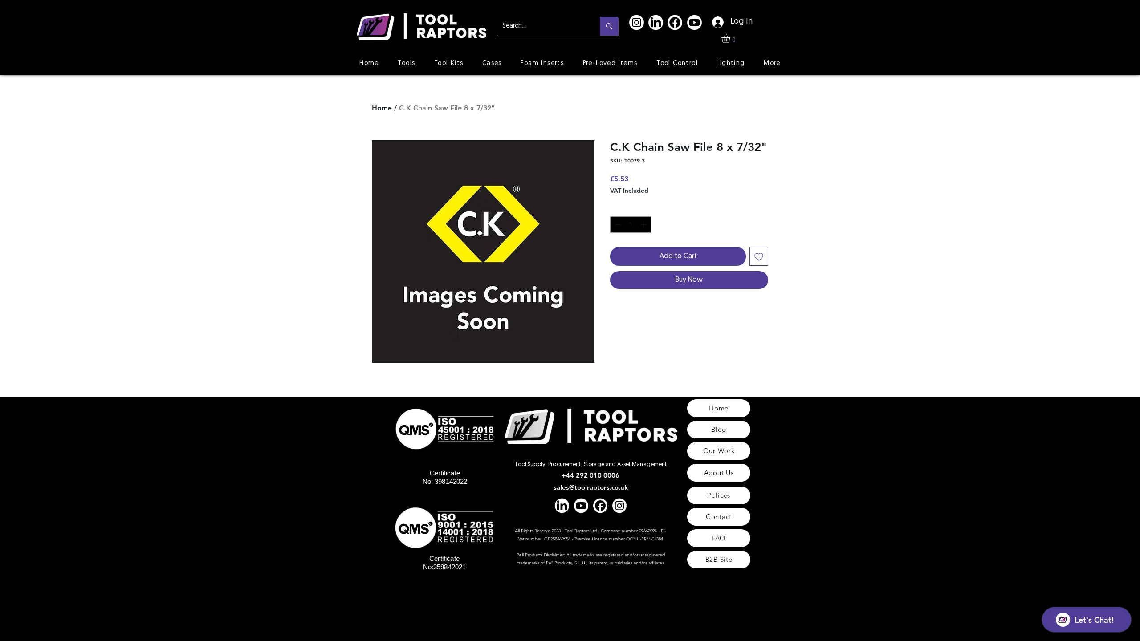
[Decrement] (617, 224)
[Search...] (609, 26)
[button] (731, 38)
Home (382, 108)
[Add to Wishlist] (758, 256)
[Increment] (644, 224)
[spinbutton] (631, 224)
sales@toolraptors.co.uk (591, 487)
